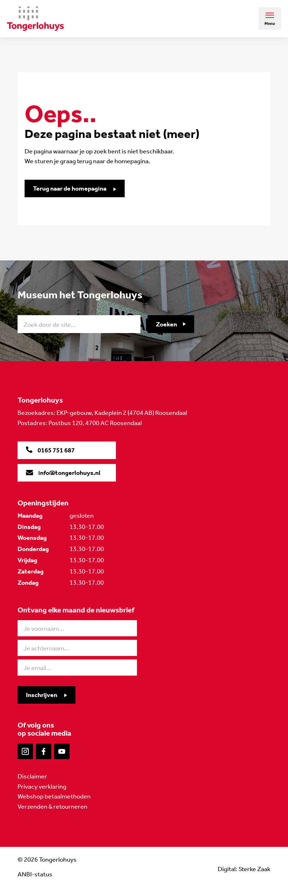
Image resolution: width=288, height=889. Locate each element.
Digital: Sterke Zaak (244, 869)
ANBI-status (35, 874)
